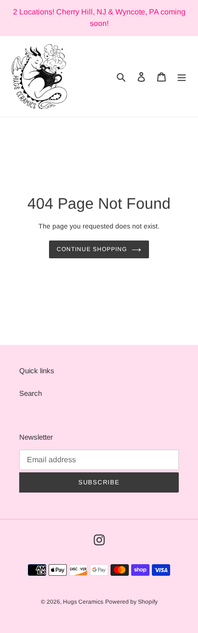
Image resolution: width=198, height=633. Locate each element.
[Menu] (182, 76)
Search (30, 393)
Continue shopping (92, 249)
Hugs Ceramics (83, 601)
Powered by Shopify (131, 601)
